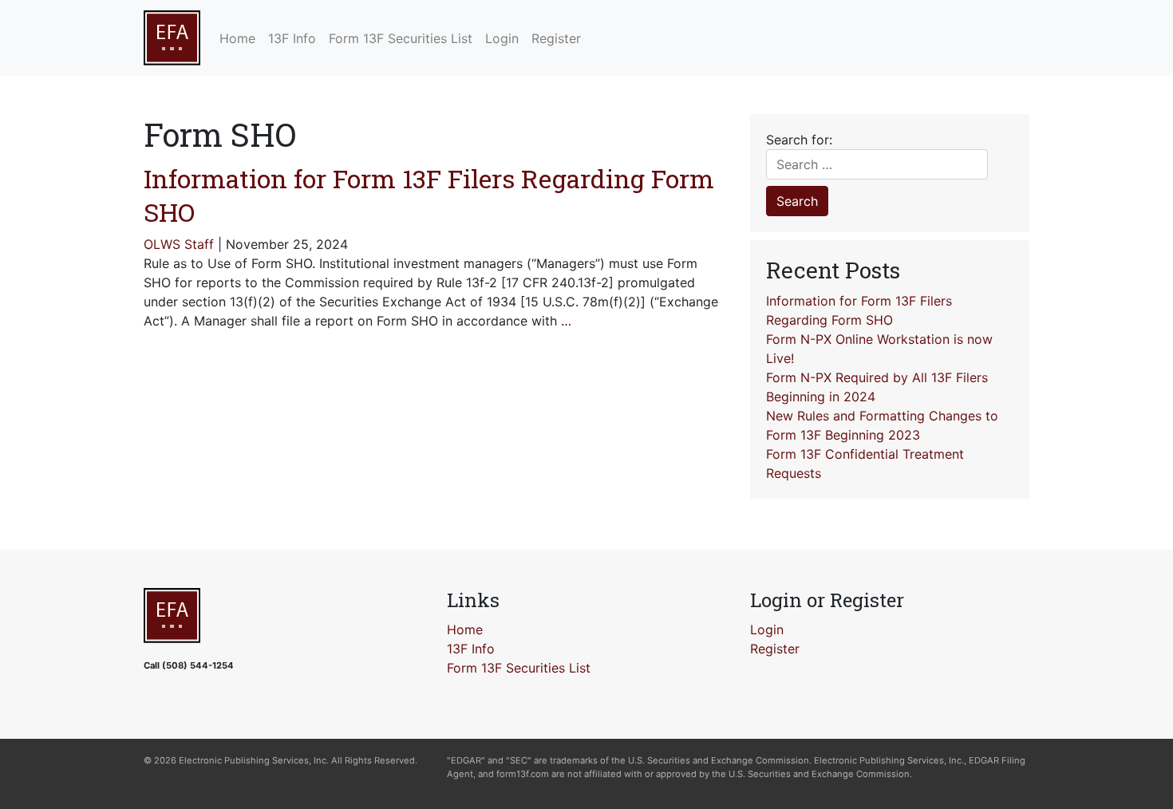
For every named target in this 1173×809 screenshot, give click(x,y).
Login (767, 629)
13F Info (471, 649)
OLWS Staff (179, 244)
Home (465, 629)
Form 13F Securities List (518, 668)
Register (775, 649)
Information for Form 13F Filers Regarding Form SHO (429, 195)
